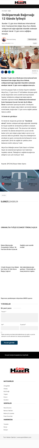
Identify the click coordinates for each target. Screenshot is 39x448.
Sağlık (5, 33)
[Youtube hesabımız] (24, 445)
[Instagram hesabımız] (18, 445)
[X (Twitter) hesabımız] (12, 445)
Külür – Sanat (7, 26)
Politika (5, 37)
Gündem (5, 22)
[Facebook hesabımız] (6, 445)
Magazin (5, 29)
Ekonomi (5, 18)
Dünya (5, 15)
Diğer (4, 44)
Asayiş (5, 40)
